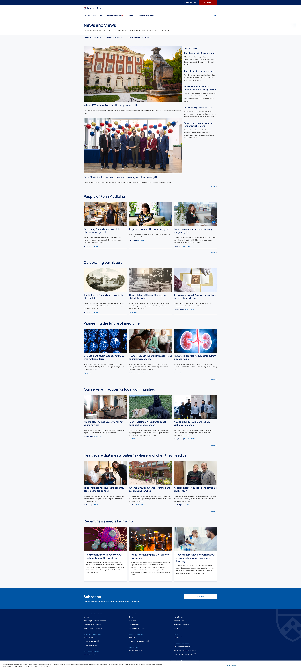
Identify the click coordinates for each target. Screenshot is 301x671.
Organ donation (134, 624)
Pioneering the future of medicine (95, 621)
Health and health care (114, 37)
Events (176, 628)
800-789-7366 (191, 2)
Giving (131, 617)
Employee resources (135, 650)
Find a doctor (97, 16)
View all (212, 187)
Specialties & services (113, 16)
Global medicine (89, 654)
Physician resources (90, 645)
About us (87, 617)
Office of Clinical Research (138, 641)
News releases (179, 621)
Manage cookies (231, 665)
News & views (178, 617)
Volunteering (133, 621)
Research (132, 637)
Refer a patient (89, 637)
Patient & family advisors (137, 628)
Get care (87, 16)
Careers (176, 637)
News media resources (181, 624)
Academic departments (182, 647)
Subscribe (200, 597)
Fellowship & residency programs (185, 650)
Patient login (208, 2)
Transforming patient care (92, 624)
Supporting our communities (93, 628)
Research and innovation (93, 37)
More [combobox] (147, 37)
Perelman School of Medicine (183, 654)
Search (215, 16)
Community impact (133, 37)
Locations (130, 16)
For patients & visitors (146, 16)
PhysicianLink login (90, 641)
